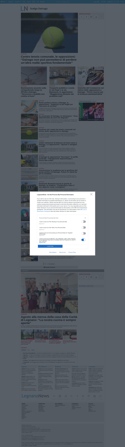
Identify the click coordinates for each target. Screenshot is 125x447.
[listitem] (62, 218)
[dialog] (62, 223)
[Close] (92, 194)
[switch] (83, 221)
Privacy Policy (72, 252)
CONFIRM (50, 246)
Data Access (62, 252)
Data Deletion (53, 252)
